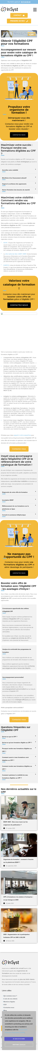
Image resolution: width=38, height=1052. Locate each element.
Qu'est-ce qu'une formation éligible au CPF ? (17, 742)
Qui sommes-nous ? (10, 996)
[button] (35, 9)
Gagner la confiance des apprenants (14, 184)
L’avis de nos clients (10, 999)
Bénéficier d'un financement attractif (14, 178)
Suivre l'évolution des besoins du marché (16, 190)
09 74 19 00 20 (25, 2)
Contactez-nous (9, 1007)
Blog (5, 1010)
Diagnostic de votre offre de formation (15, 492)
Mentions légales (9, 1001)
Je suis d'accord (19, 1039)
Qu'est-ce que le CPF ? (9, 736)
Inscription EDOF (8, 500)
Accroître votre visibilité (10, 170)
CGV (5, 1004)
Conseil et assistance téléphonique (14, 515)
